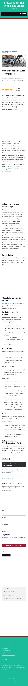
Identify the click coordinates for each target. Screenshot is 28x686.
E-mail (4, 517)
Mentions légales (14, 641)
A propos (14, 644)
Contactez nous (9, 591)
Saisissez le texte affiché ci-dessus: (13, 538)
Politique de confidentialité (12, 599)
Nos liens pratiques (9, 595)
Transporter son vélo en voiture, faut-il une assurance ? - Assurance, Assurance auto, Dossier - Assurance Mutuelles (13, 471)
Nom (4, 510)
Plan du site (7, 588)
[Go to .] (2, 51)
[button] (23, 13)
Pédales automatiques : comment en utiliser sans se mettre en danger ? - (13, 477)
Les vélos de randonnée (9, 303)
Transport (20, 80)
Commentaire (7, 490)
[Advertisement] (14, 36)
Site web (5, 524)
